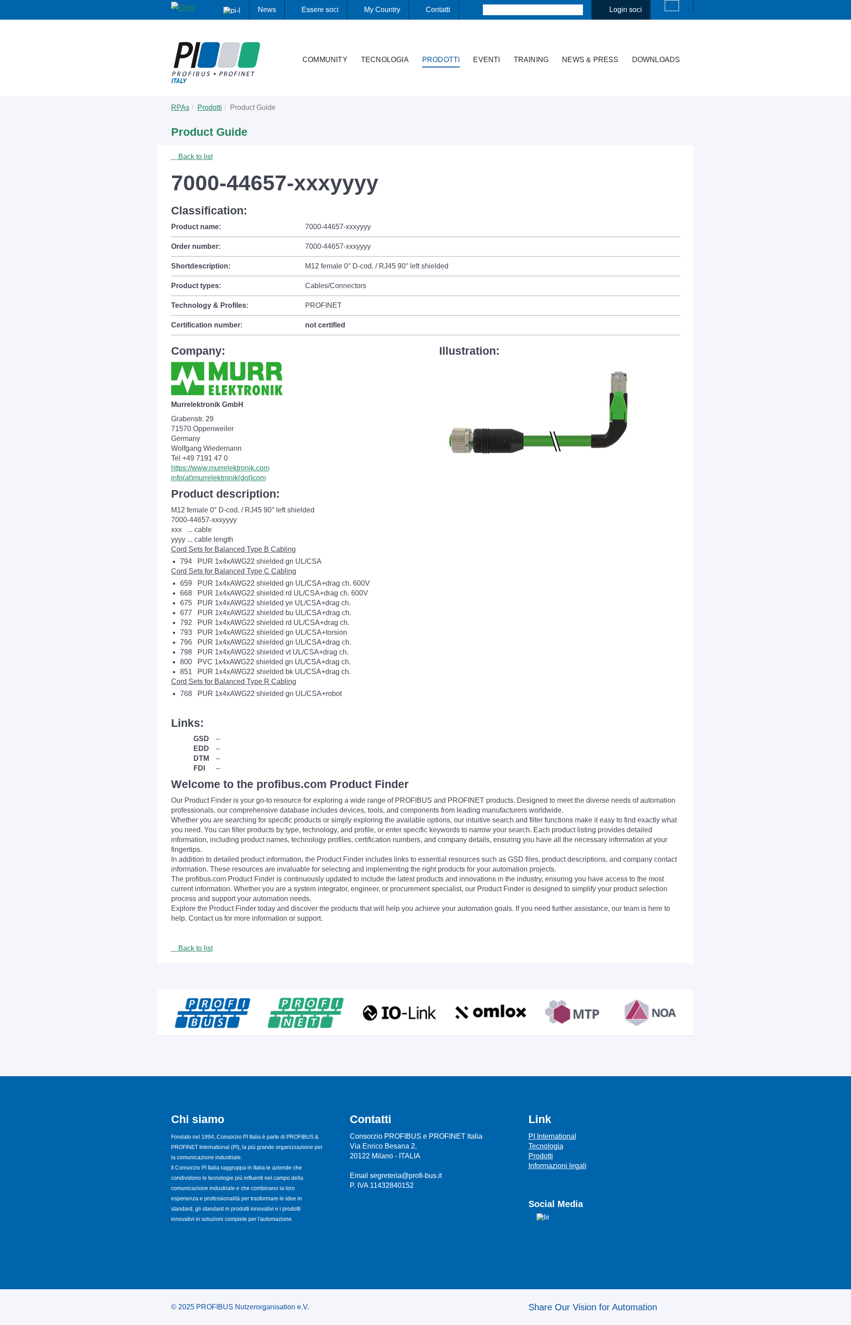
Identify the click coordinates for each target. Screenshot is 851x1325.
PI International (552, 1136)
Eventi (486, 59)
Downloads (656, 59)
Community (325, 59)
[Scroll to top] (839, 1311)
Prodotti (441, 59)
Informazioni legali (557, 1166)
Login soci (625, 9)
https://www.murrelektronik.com (220, 468)
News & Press (590, 59)
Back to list (194, 156)
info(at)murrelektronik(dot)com (218, 478)
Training (531, 59)
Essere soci (320, 9)
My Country (382, 9)
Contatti (438, 9)
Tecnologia (385, 59)
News (267, 9)
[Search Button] (475, 9)
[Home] (286, 42)
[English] (672, 5)
